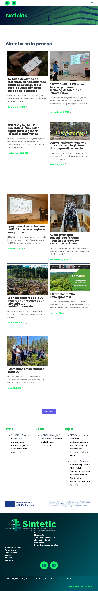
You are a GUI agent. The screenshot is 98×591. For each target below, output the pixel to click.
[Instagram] (14, 3)
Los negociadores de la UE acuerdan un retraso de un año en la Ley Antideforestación (25, 302)
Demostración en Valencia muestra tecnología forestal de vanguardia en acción (69, 145)
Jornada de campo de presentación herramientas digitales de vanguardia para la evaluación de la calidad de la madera (26, 85)
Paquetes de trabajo (14, 547)
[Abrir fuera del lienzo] (92, 3)
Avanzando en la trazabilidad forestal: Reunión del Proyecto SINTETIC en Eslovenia (64, 239)
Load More (49, 411)
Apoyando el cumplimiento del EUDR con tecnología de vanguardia (26, 229)
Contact (70, 579)
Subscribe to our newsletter (81, 586)
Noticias (8, 557)
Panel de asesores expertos (46, 545)
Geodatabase (11, 553)
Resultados (39, 542)
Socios (8, 555)
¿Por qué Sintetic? (42, 540)
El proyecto (39, 535)
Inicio (36, 532)
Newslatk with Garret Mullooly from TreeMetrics (51, 442)
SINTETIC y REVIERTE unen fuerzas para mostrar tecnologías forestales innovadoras (67, 89)
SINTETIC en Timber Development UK (63, 296)
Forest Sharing (11, 550)
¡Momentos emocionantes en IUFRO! (25, 370)
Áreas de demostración (44, 537)
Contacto (9, 560)
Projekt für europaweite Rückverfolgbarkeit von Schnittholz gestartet (20, 445)
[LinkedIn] (7, 3)
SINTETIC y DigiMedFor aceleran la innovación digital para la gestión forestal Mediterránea (23, 130)
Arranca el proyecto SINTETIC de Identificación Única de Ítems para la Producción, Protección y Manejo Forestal (80, 474)
